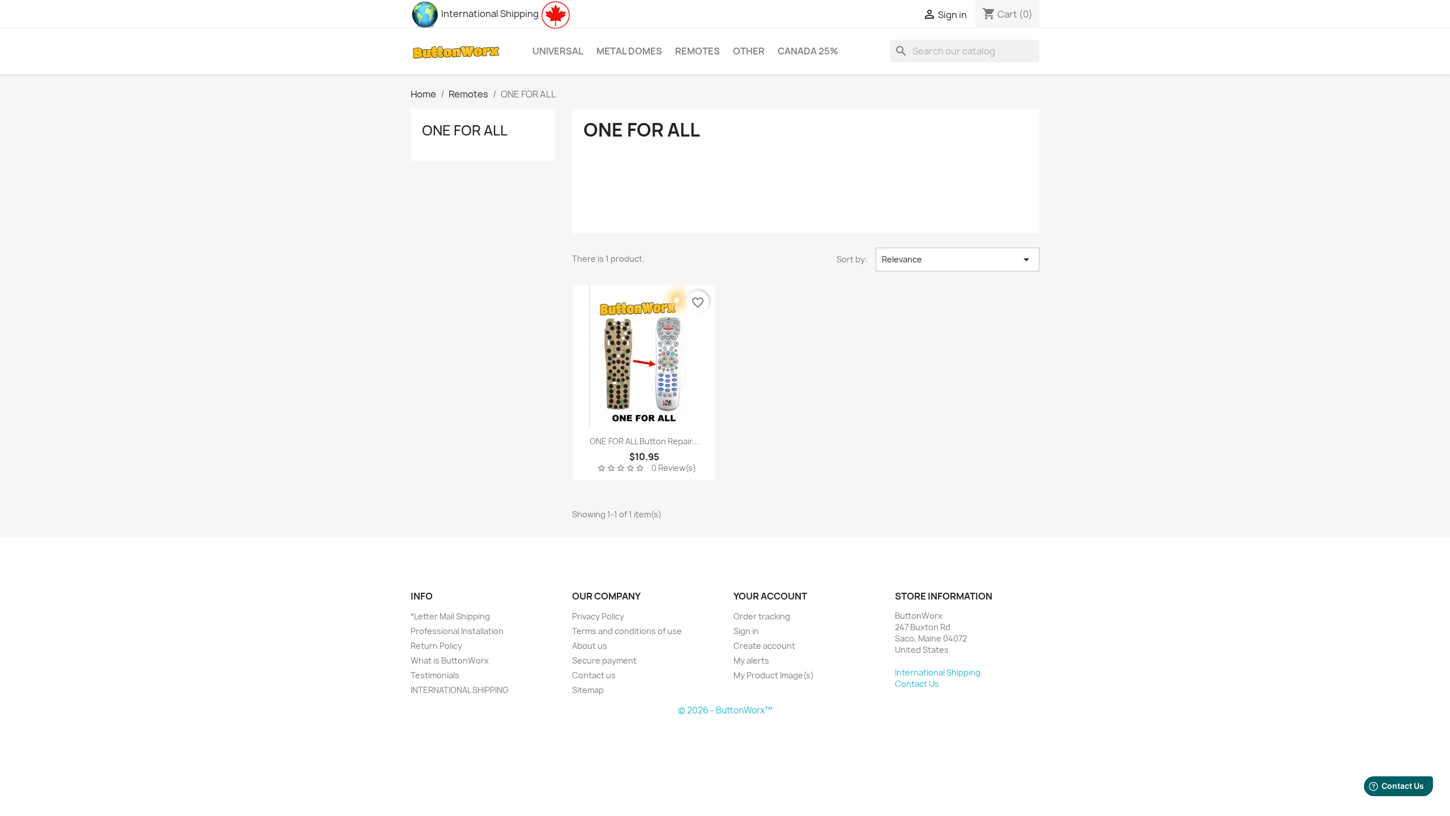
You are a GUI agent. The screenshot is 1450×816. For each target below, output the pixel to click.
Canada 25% (808, 51)
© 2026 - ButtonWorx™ (725, 710)
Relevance (957, 259)
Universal (557, 51)
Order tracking (761, 616)
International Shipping (489, 13)
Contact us (594, 675)
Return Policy (436, 645)
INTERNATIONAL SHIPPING (460, 690)
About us (589, 645)
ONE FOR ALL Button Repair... (644, 441)
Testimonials (435, 675)
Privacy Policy (598, 616)
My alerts (751, 660)
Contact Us (917, 683)
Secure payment (604, 660)
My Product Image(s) (773, 675)
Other (749, 51)
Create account (764, 645)
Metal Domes (629, 51)
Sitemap (588, 690)
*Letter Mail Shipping (450, 616)
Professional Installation (457, 631)
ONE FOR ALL (465, 130)
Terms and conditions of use (627, 631)
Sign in (746, 631)
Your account (770, 596)
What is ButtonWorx (450, 660)
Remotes (697, 51)
